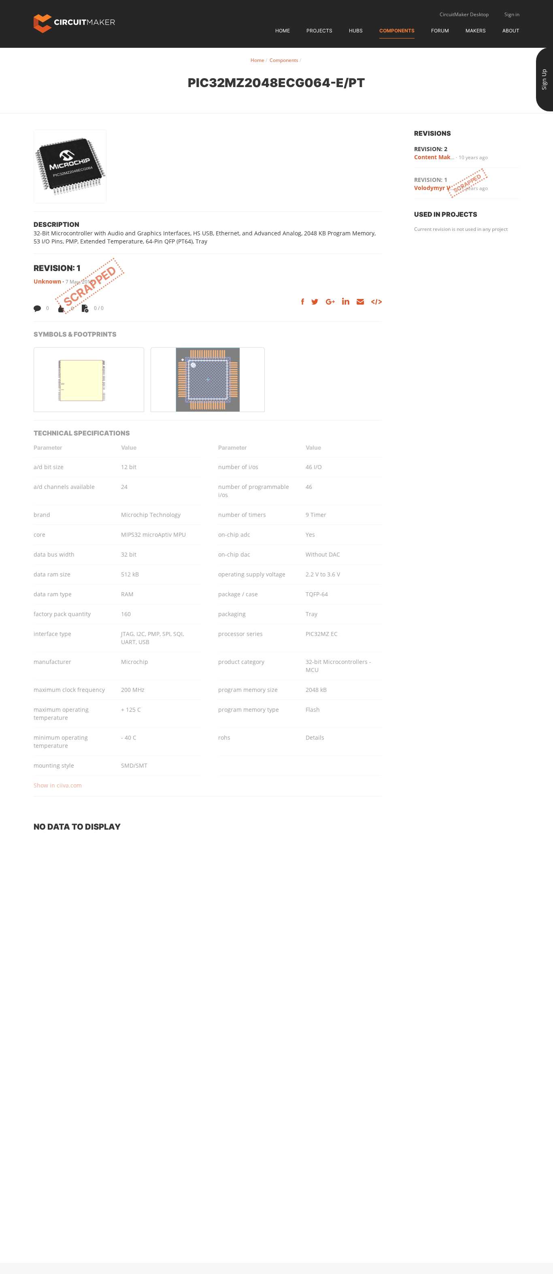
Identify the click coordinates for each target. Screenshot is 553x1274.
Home (282, 30)
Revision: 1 (430, 180)
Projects (319, 30)
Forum (440, 30)
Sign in (511, 14)
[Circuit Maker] (74, 23)
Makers (476, 30)
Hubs (356, 30)
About (510, 30)
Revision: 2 (430, 149)
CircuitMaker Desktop (464, 14)
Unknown (47, 281)
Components (397, 30)
